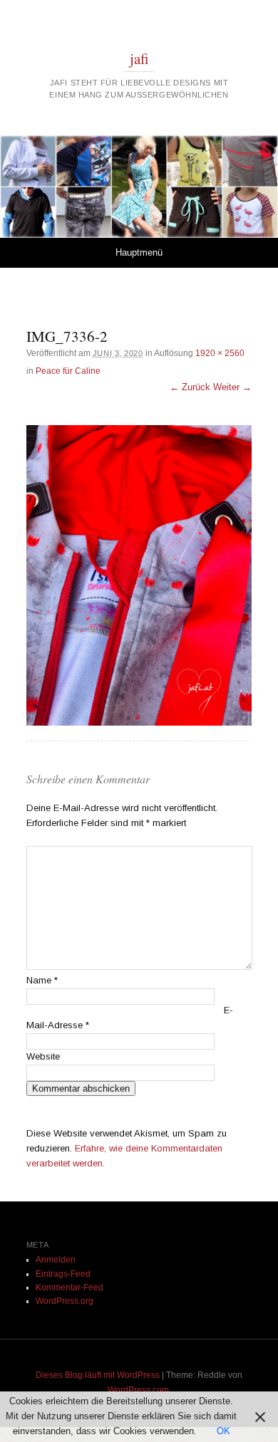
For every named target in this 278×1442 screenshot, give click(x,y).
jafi (139, 58)
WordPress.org (64, 1301)
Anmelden (56, 1260)
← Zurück (190, 387)
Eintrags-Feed (63, 1274)
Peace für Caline (68, 371)
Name (42, 980)
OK (223, 1431)
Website (43, 1056)
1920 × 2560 (219, 353)
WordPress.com (138, 1390)
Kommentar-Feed (69, 1287)
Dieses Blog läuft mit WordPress (98, 1375)
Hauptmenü (139, 252)
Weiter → (232, 387)
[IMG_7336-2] (139, 575)
